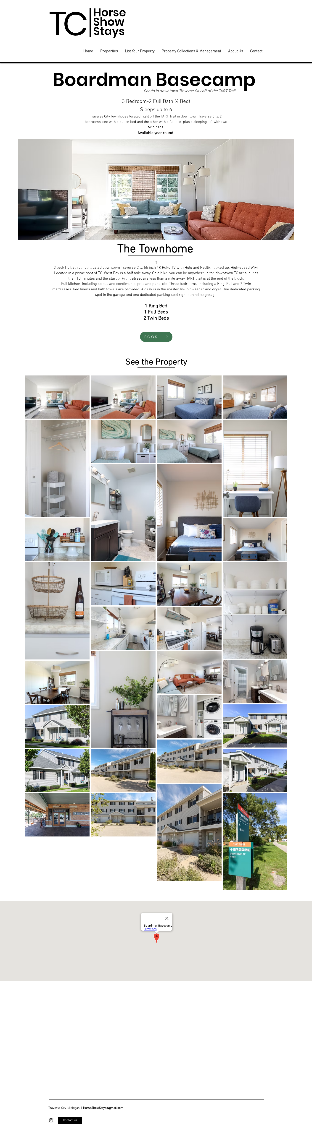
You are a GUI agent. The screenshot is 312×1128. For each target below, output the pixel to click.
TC (67, 23)
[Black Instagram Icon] (51, 1120)
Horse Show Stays (109, 22)
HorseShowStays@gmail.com (103, 1108)
